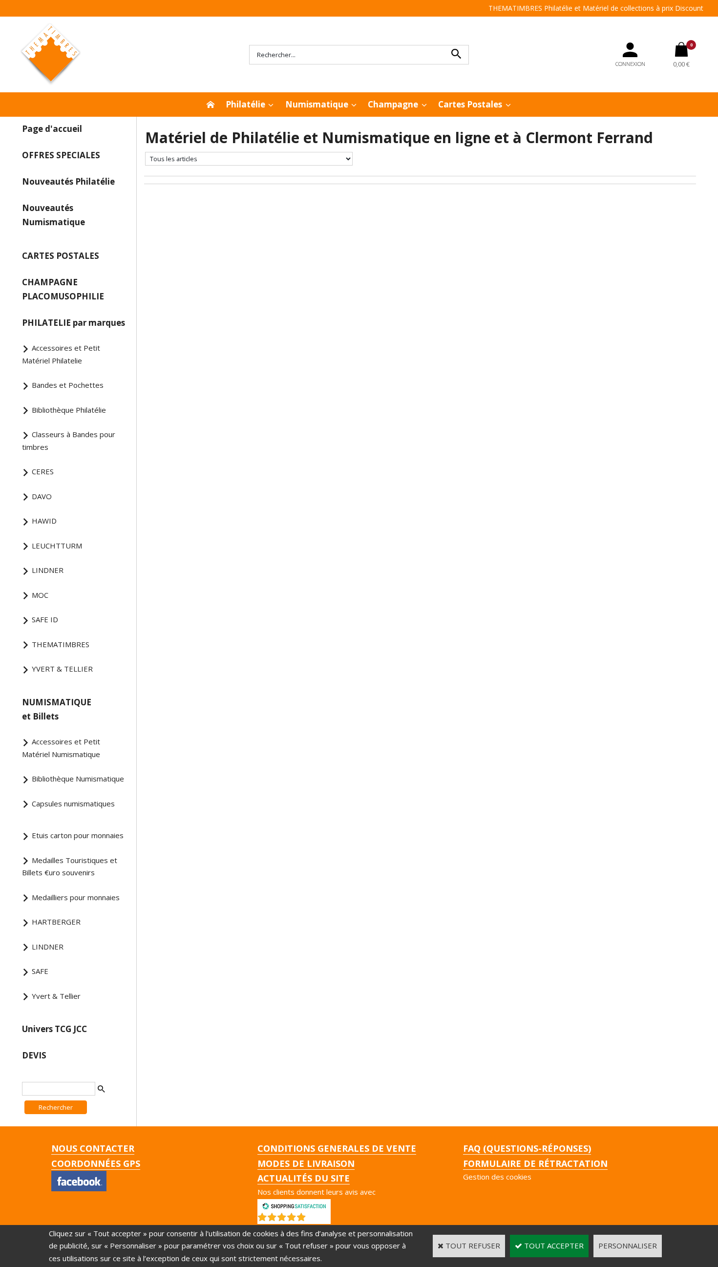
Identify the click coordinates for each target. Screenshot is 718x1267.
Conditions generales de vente (336, 1148)
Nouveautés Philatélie (68, 181)
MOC (40, 595)
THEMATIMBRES (60, 644)
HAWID (44, 521)
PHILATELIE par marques (73, 322)
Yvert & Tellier (56, 996)
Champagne (393, 104)
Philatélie (245, 104)
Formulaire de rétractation (535, 1163)
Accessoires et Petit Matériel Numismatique (61, 748)
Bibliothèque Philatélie (69, 410)
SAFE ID (45, 619)
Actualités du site (303, 1178)
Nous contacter (92, 1148)
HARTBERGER (56, 922)
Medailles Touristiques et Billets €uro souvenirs (69, 866)
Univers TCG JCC (54, 1029)
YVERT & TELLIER (62, 669)
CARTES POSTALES (60, 255)
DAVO (42, 496)
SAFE (40, 971)
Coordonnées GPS (95, 1163)
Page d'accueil (52, 128)
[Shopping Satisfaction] (294, 1205)
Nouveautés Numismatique (53, 215)
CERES (43, 471)
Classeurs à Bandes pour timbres (68, 440)
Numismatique (316, 104)
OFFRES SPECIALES (61, 155)
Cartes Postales (470, 104)
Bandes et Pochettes (68, 385)
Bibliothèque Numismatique (78, 778)
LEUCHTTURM (57, 545)
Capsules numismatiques (73, 803)
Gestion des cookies (497, 1177)
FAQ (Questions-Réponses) (527, 1148)
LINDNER (47, 570)
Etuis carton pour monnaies (78, 835)
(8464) (319, 1219)
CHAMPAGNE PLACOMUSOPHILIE (63, 289)
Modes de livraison (306, 1163)
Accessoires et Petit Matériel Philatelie (61, 354)
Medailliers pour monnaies (76, 897)
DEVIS (34, 1055)
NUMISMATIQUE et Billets (56, 709)
